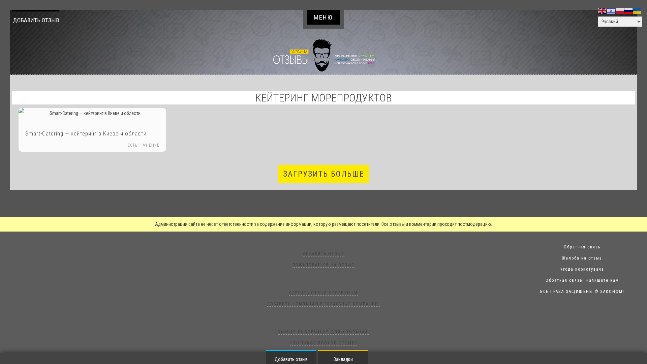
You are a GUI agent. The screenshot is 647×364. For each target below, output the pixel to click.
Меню (323, 17)
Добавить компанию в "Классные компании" (323, 304)
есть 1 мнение (143, 145)
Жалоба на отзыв (582, 258)
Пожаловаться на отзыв (323, 265)
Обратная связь (582, 247)
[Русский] (628, 10)
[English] (602, 10)
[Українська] (637, 10)
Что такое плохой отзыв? (323, 343)
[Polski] (620, 10)
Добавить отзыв (36, 20)
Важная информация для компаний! (323, 332)
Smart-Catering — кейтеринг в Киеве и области (86, 133)
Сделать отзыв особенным (323, 293)
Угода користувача (582, 269)
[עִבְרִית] (611, 10)
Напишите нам (602, 280)
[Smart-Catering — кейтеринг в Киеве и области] (92, 113)
